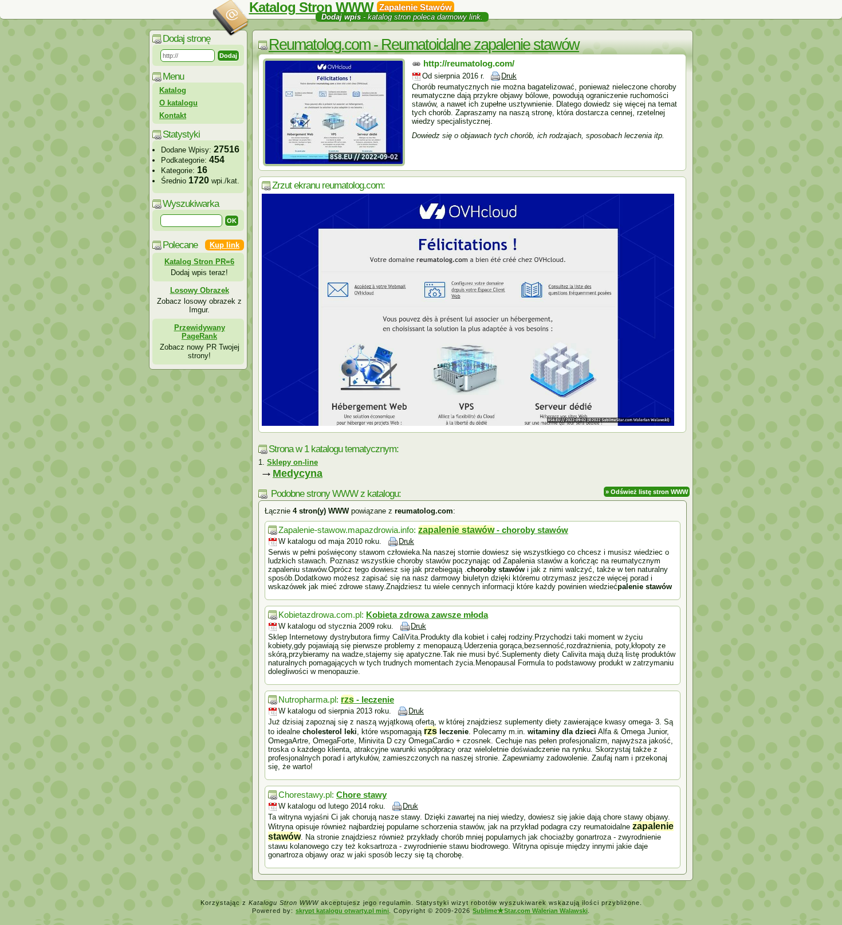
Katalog (172, 90)
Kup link (224, 245)
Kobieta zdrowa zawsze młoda (427, 615)
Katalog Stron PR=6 (199, 261)
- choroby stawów (493, 530)
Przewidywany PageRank (199, 331)
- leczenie (367, 699)
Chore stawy (361, 794)
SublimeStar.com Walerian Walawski (530, 910)
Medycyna (297, 473)
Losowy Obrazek (199, 290)
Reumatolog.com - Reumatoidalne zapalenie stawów (424, 44)
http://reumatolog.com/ (468, 63)
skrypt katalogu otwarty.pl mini (342, 910)
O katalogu (178, 103)
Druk (509, 76)
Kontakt (172, 115)
